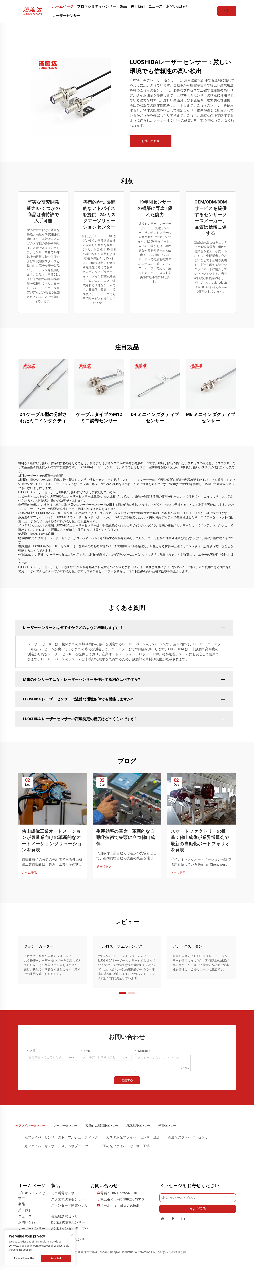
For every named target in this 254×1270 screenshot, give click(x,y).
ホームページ (62, 6)
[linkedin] (183, 1219)
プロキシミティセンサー (96, 6)
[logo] (33, 11)
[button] (122, 993)
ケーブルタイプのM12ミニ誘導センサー (99, 417)
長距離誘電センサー (66, 1216)
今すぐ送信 (197, 1209)
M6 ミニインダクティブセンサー (210, 417)
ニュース (155, 6)
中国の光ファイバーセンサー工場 (124, 1146)
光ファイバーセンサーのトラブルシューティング (61, 1137)
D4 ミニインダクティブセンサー (155, 417)
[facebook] (173, 1219)
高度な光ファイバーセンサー (189, 1137)
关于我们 (138, 6)
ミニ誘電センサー (64, 1193)
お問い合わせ (176, 6)
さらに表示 (29, 872)
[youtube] (162, 1219)
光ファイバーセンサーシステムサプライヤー (57, 1146)
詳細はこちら (43, 384)
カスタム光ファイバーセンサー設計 (133, 1137)
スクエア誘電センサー (68, 1199)
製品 (123, 6)
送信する (127, 1080)
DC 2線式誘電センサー (68, 1222)
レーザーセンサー (66, 16)
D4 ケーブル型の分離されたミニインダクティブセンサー (43, 418)
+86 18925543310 (123, 1193)
